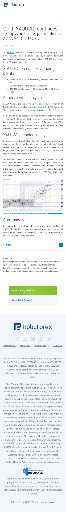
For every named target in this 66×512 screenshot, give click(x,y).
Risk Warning (25, 345)
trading (32, 141)
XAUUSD (10, 53)
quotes (14, 104)
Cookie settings (42, 345)
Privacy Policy (9, 345)
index (40, 119)
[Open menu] (60, 5)
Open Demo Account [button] (22, 300)
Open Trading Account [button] (22, 290)
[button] (14, 5)
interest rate (39, 107)
